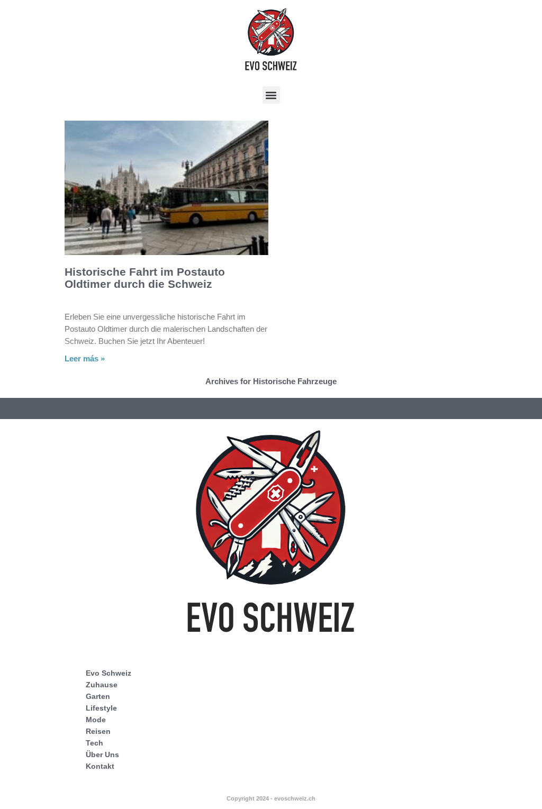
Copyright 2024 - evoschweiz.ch (271, 798)
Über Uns (102, 754)
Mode (96, 719)
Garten (98, 696)
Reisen (98, 731)
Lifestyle (101, 708)
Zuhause (102, 684)
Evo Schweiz (108, 673)
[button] (271, 95)
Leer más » (85, 358)
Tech (94, 743)
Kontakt (100, 766)
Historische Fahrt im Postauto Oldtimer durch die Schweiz (145, 278)
